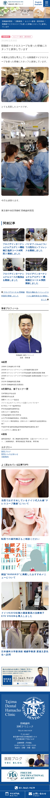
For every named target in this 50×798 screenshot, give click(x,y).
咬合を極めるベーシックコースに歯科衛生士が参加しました (37, 296)
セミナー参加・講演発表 (34, 21)
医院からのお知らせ (9, 454)
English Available (38, 3)
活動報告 (18, 21)
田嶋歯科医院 (7, 21)
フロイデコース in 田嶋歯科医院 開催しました (13, 294)
